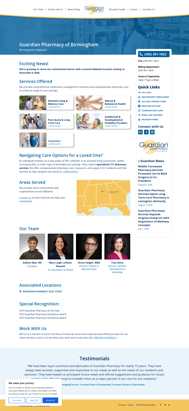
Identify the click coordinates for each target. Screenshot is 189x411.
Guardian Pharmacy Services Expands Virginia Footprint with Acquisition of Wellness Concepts (153, 218)
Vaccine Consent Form (154, 101)
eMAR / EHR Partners (152, 115)
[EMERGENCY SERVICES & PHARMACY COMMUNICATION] (139, 119)
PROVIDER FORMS (150, 119)
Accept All (50, 400)
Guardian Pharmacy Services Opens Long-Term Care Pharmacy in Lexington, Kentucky (153, 196)
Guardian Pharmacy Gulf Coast (42, 291)
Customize (16, 400)
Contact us (25, 197)
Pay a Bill (147, 92)
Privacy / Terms (126, 405)
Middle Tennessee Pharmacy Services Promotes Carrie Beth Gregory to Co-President (152, 174)
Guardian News (152, 161)
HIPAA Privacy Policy (146, 405)
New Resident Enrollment (155, 97)
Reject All (34, 400)
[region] (33, 392)
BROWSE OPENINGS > (106, 337)
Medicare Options (151, 106)
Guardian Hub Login (152, 110)
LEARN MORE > (55, 107)
